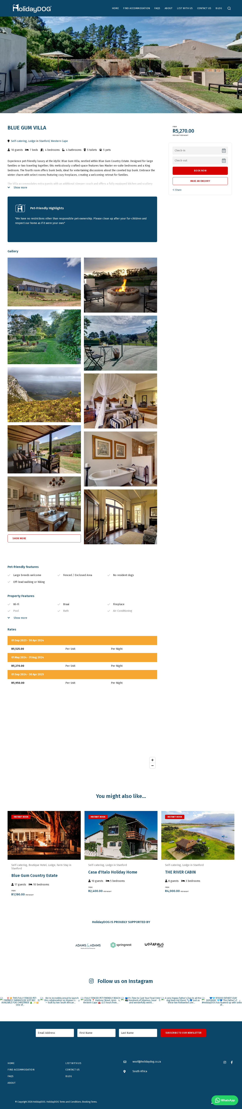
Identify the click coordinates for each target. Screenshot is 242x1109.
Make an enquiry (200, 181)
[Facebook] (231, 1062)
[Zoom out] (152, 765)
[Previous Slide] (10, 835)
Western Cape (59, 141)
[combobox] (229, 8)
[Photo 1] (120, 285)
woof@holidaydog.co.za (147, 1061)
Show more (20, 187)
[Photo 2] (44, 336)
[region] (82, 732)
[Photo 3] (120, 343)
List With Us (185, 8)
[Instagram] (224, 1062)
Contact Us (204, 8)
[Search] (229, 8)
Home (115, 8)
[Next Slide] (78, 835)
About (169, 8)
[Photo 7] (120, 458)
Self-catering (19, 141)
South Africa (140, 1071)
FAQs (157, 8)
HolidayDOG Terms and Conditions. (64, 1101)
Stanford (44, 141)
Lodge (32, 141)
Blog (219, 8)
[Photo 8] (44, 503)
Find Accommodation (136, 8)
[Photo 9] (120, 516)
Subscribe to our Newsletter (183, 1033)
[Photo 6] (44, 449)
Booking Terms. (89, 1101)
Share (178, 190)
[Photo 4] (44, 394)
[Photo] (44, 282)
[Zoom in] (152, 760)
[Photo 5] (120, 400)
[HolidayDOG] (32, 8)
